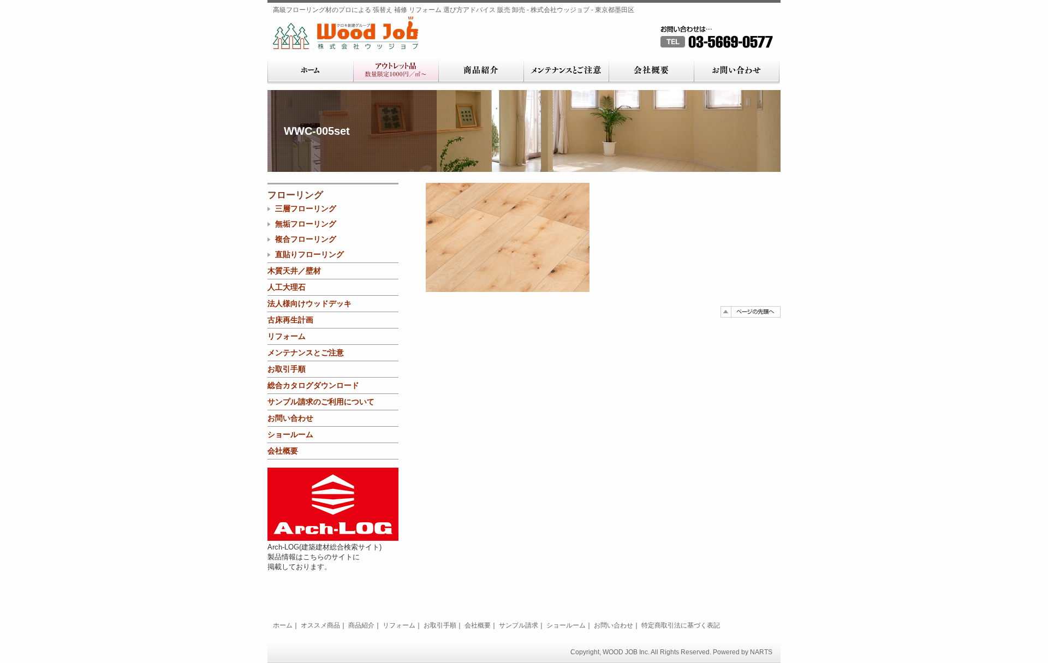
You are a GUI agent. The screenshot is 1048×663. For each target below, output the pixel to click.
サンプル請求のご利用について (320, 401)
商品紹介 (480, 71)
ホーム (310, 71)
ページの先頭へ (750, 312)
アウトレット (395, 71)
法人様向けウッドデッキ (309, 303)
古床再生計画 (290, 319)
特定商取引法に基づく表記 (680, 625)
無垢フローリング (305, 223)
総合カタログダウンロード (313, 385)
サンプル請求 (518, 625)
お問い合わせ (736, 71)
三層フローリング (305, 208)
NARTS (761, 652)
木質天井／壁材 (294, 270)
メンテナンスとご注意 (566, 71)
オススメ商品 (320, 625)
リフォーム (286, 336)
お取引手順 (286, 369)
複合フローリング (305, 239)
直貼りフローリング (309, 254)
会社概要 (651, 71)
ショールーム (290, 434)
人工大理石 (286, 287)
